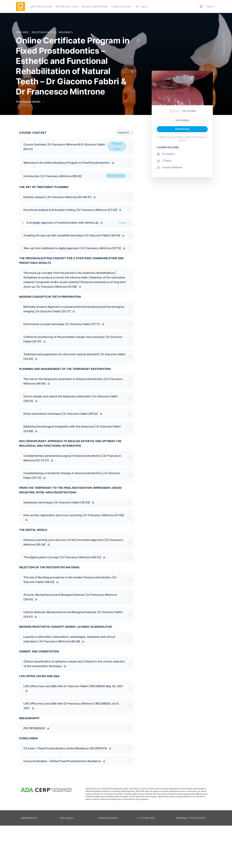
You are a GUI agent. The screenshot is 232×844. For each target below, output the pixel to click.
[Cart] (201, 6)
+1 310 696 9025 (146, 818)
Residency (66, 32)
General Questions (108, 818)
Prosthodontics (44, 32)
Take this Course (182, 129)
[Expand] (23, 222)
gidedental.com (29, 818)
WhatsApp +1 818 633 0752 (190, 818)
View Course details (28, 101)
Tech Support (67, 818)
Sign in (210, 6)
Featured (22, 32)
